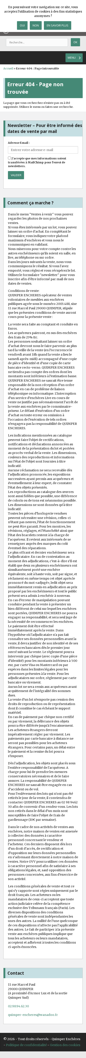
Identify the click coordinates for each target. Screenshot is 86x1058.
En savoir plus (57, 25)
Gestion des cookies (65, 1045)
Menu (72, 58)
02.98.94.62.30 (18, 1006)
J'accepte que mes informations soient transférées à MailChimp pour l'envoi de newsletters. (37, 162)
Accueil (8, 68)
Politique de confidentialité (26, 1045)
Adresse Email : (19, 142)
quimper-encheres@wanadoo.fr (33, 1015)
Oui (22, 25)
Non (36, 25)
